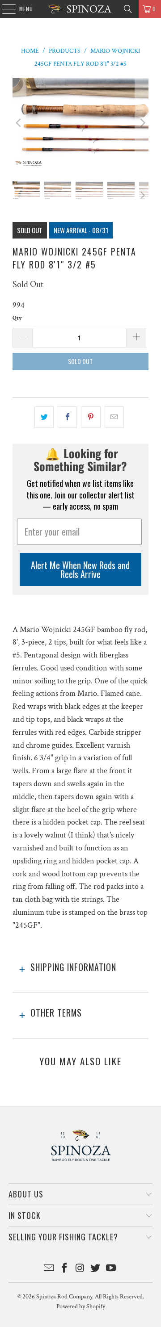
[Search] (127, 9)
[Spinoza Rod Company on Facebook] (64, 1269)
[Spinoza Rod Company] (80, 9)
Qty (17, 318)
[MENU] (4, 9)
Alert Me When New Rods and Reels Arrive (80, 569)
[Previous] (19, 123)
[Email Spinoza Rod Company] (49, 1269)
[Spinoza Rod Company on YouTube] (111, 1269)
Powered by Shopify (80, 1306)
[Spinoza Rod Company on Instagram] (80, 1269)
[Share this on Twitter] (44, 417)
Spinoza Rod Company (64, 1297)
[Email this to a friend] (114, 417)
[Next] (142, 123)
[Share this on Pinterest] (90, 417)
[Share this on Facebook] (67, 417)
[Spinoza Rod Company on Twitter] (95, 1269)
